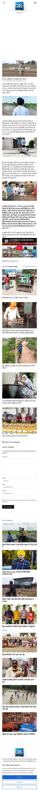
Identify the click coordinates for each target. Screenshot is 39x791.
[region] (19, 776)
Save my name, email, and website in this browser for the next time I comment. (19, 500)
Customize (20, 782)
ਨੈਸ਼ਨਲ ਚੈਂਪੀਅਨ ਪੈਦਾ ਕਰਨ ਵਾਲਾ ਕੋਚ (13, 654)
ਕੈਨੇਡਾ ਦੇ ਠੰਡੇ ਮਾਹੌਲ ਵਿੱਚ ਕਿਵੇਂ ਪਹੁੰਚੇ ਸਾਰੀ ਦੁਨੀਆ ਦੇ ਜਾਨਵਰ (18, 600)
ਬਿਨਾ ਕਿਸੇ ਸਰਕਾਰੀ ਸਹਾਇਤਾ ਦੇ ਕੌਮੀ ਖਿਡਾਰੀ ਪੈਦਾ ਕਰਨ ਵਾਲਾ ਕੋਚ (19, 708)
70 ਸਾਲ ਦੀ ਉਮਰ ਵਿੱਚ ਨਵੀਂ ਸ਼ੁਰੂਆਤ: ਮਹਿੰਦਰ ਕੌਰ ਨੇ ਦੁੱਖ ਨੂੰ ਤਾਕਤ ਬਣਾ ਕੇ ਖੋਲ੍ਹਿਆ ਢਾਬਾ (18, 402)
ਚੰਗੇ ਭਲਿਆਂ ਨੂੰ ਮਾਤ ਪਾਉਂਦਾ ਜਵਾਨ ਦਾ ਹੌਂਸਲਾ (15, 298)
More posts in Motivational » (30, 266)
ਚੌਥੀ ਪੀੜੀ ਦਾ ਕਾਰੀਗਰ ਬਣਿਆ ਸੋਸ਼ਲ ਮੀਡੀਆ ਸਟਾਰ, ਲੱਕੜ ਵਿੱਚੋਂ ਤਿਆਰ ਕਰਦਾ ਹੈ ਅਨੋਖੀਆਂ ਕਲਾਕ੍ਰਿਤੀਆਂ (18, 331)
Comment (4, 456)
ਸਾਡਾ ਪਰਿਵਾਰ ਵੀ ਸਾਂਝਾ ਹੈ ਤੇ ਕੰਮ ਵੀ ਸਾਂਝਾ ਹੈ (15, 436)
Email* (3, 484)
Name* (4, 478)
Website (4, 490)
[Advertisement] (19, 36)
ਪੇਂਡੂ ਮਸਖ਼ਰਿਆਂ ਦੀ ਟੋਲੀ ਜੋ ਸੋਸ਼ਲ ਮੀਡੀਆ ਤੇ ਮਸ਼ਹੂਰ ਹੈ (18, 626)
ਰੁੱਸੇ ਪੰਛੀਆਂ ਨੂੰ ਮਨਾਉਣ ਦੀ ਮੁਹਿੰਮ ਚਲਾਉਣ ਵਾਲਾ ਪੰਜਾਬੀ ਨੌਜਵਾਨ (18, 367)
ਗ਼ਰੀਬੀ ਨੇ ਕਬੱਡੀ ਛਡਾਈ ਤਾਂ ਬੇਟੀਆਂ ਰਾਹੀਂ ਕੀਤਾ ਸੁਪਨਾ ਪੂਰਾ (18, 681)
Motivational (14, 261)
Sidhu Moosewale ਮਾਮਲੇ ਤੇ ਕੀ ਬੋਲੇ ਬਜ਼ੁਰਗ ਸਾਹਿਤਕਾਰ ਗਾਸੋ (16, 573)
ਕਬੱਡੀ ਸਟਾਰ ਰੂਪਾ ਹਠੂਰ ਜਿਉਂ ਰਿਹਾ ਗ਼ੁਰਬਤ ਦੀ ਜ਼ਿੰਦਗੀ (18, 734)
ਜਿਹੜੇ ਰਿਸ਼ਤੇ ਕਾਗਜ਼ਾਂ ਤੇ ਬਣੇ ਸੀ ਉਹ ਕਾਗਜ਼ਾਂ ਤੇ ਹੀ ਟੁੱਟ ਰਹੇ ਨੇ (19, 545)
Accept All (19, 777)
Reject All (19, 787)
